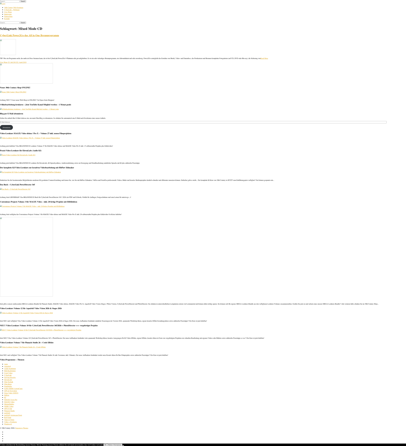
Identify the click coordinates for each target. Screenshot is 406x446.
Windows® (8, 424)
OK (105, 445)
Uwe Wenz (8, 12)
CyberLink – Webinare (12, 10)
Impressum (8, 14)
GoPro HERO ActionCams (13, 388)
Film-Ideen (8, 384)
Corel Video (8, 373)
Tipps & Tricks (9, 419)
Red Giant (7, 417)
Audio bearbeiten (10, 368)
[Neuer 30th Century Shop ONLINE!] (13, 92)
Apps (6, 364)
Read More (264, 58)
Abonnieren (6, 127)
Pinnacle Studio (9, 411)
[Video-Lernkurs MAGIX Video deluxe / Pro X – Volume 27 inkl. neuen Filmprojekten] (30, 138)
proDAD (7, 413)
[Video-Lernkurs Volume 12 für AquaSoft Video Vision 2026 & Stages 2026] (26, 313)
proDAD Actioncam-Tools (13, 415)
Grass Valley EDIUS (11, 393)
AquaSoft (7, 366)
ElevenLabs (8, 379)
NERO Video (8, 406)
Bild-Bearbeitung (10, 371)
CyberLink (8, 375)
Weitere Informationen (114, 445)
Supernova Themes (21, 428)
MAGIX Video (9, 402)
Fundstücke (8, 386)
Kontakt (7, 18)
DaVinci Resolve (10, 377)
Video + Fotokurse (10, 422)
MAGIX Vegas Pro (10, 399)
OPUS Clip (8, 408)
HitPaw (6, 395)
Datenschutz (8, 16)
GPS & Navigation (10, 391)
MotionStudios (9, 404)
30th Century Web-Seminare (13, 7)
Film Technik (8, 382)
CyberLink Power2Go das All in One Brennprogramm (29, 35)
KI (5, 397)
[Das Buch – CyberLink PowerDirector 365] (15, 189)
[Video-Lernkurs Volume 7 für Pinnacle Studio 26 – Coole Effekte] (23, 347)
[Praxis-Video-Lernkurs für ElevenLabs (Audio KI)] (17, 155)
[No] (123, 445)
